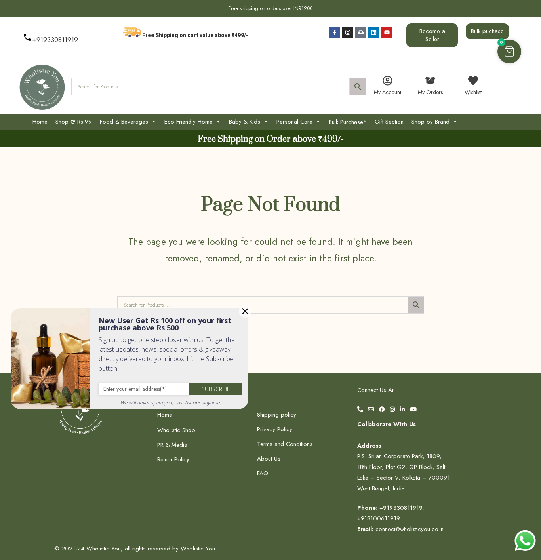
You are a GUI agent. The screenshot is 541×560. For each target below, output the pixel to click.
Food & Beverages (124, 121)
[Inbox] (360, 32)
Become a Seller (432, 35)
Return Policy (173, 459)
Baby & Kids (244, 121)
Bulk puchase (487, 31)
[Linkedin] (373, 32)
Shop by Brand (430, 121)
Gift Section (389, 121)
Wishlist (473, 92)
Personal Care (294, 121)
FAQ (262, 473)
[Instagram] (347, 32)
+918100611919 (378, 518)
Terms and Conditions (284, 444)
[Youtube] (386, 32)
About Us (268, 458)
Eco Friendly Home (188, 121)
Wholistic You (198, 548)
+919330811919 (55, 39)
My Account (387, 92)
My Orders (430, 92)
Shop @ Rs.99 (73, 121)
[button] (509, 51)
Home (40, 121)
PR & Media (172, 444)
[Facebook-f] (334, 32)
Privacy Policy (274, 429)
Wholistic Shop (176, 430)
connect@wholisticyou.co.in (409, 529)
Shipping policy (276, 414)
